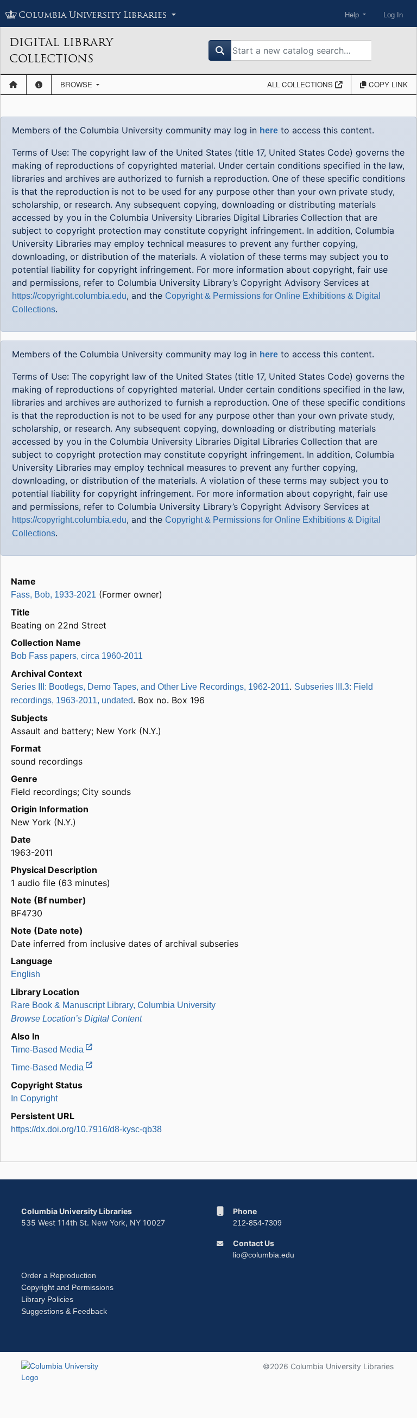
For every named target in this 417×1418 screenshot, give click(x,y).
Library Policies (47, 1299)
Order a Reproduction (58, 1275)
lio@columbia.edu (263, 1254)
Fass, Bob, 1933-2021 (53, 594)
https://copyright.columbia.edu (69, 295)
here (269, 130)
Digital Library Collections (61, 50)
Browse (77, 84)
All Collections (301, 84)
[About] (39, 84)
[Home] (13, 84)
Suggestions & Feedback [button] (64, 1311)
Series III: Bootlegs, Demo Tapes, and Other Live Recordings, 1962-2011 (150, 686)
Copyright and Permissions (67, 1287)
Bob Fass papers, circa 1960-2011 (77, 655)
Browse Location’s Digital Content (76, 1018)
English (25, 974)
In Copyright (34, 1098)
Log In (393, 15)
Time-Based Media (48, 1049)
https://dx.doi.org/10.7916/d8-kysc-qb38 (86, 1129)
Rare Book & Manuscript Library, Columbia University (113, 1005)
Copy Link (387, 84)
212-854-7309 (257, 1222)
